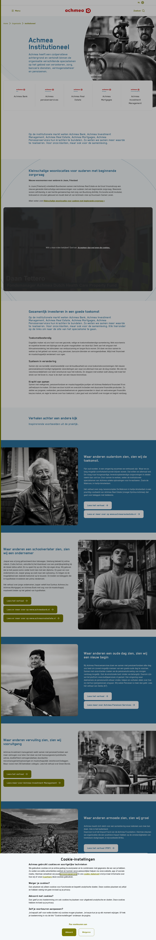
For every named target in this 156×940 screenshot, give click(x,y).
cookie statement (91, 874)
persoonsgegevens (68, 874)
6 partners (47, 877)
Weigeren (86, 932)
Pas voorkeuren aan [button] (78, 924)
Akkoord (69, 932)
